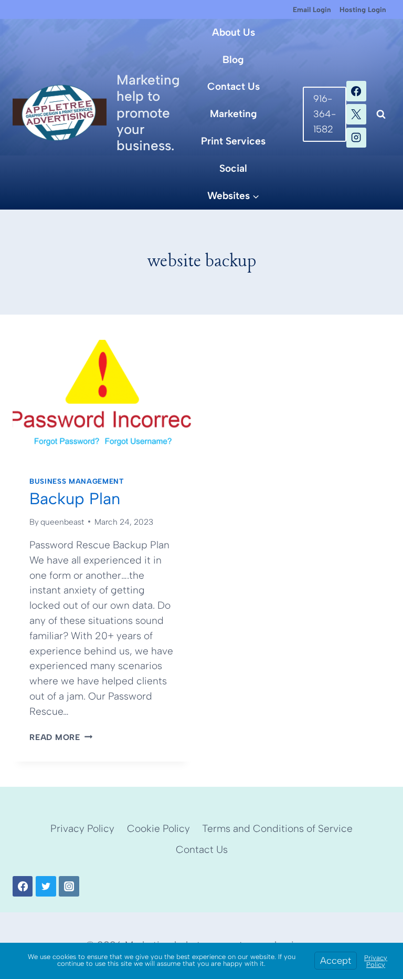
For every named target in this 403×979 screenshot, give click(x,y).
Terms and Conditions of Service (277, 828)
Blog (233, 60)
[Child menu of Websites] (233, 196)
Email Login (312, 9)
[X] (356, 114)
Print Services (233, 141)
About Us (233, 32)
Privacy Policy (82, 828)
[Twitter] (46, 886)
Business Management (76, 481)
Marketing (233, 114)
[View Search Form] (381, 114)
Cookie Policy (158, 828)
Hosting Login (363, 9)
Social (233, 168)
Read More (60, 737)
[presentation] (102, 399)
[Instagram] (356, 138)
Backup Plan (74, 498)
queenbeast (62, 522)
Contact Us (233, 86)
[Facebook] (356, 91)
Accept (335, 960)
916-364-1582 (324, 114)
